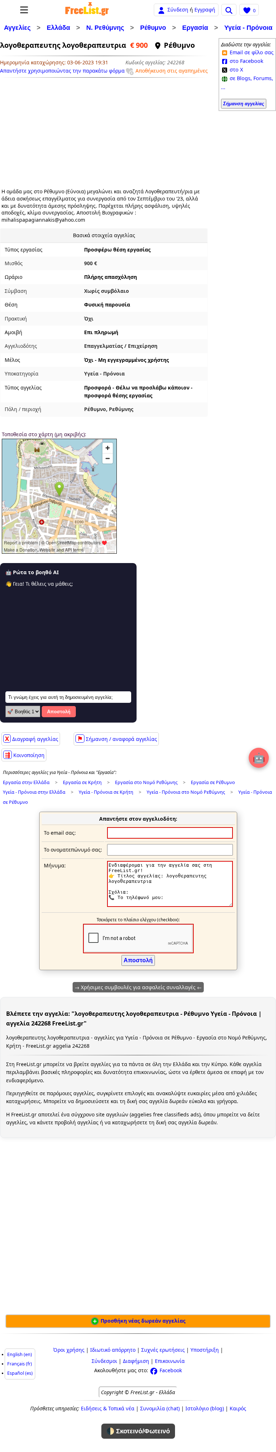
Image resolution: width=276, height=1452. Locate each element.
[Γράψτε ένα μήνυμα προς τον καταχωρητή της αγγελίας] (170, 905)
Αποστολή (58, 711)
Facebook (170, 1370)
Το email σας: (60, 832)
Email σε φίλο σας (250, 52)
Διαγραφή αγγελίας (31, 738)
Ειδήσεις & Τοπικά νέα (107, 1408)
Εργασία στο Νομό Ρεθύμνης (146, 782)
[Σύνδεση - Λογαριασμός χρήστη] (161, 9)
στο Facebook (245, 60)
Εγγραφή (204, 9)
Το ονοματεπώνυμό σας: (73, 849)
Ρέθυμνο (153, 27)
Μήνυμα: (55, 865)
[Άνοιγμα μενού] (24, 10)
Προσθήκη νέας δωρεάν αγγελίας (142, 1320)
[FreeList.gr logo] (87, 9)
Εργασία (195, 27)
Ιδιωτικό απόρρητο (112, 1349)
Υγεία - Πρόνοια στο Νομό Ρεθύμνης (186, 792)
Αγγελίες (17, 27)
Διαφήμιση (136, 1360)
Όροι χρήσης (68, 1349)
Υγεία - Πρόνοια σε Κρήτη (106, 792)
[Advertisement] (62, 130)
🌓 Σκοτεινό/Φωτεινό (138, 1431)
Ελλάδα (58, 27)
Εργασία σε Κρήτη (82, 782)
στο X (235, 69)
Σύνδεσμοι (104, 1360)
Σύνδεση (177, 9)
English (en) (19, 1354)
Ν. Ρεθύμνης (105, 27)
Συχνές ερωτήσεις (163, 1349)
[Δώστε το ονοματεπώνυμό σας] (170, 849)
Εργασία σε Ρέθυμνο (213, 782)
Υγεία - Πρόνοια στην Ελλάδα (34, 792)
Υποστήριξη (204, 1349)
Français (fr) (19, 1364)
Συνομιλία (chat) (160, 1408)
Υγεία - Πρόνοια (248, 27)
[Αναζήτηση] (228, 9)
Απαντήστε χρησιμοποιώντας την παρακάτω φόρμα (62, 70)
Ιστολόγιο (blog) (204, 1408)
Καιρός (238, 1408)
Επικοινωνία (170, 1360)
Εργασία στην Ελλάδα (26, 782)
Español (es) (20, 1373)
